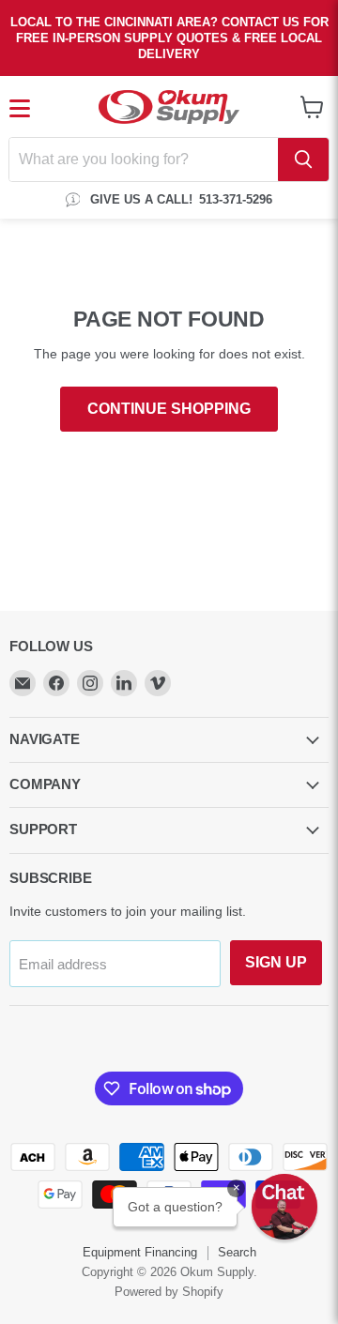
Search (237, 1252)
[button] (284, 1207)
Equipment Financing (140, 1252)
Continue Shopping (169, 409)
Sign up (276, 962)
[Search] (303, 159)
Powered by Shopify (169, 1292)
